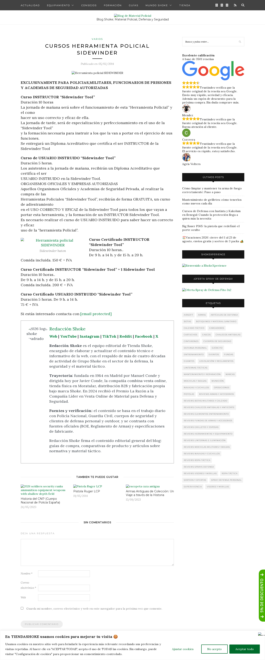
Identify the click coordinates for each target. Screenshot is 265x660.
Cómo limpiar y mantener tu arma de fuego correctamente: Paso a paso (212, 190)
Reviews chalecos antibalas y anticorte (209, 407)
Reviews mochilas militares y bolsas (207, 447)
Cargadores (216, 328)
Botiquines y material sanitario (216, 321)
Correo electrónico (28, 585)
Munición (218, 381)
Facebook (143, 336)
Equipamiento (58, 5)
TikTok (109, 336)
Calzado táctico (194, 328)
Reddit (125, 336)
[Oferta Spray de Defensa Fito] (206, 290)
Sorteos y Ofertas (195, 480)
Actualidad (30, 5)
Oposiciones (221, 387)
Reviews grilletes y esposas (201, 427)
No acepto (214, 649)
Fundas (228, 354)
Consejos (89, 5)
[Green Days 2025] (204, 265)
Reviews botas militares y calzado (205, 401)
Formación (113, 5)
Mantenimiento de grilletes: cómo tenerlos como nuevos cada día (212, 201)
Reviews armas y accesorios (216, 394)
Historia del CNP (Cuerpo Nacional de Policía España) (40, 500)
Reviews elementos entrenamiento (206, 414)
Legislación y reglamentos (216, 361)
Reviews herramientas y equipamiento (208, 434)
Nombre (27, 573)
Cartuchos (190, 335)
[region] (132, 645)
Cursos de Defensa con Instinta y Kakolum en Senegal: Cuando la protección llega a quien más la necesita (211, 214)
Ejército (217, 348)
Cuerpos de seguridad (217, 341)
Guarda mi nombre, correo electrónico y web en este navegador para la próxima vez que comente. (94, 608)
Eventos (214, 354)
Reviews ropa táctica (197, 460)
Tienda (184, 5)
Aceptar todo (244, 649)
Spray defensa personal (226, 480)
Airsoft (188, 315)
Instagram (89, 336)
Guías (133, 5)
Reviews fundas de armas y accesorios (208, 420)
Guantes (189, 361)
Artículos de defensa (224, 315)
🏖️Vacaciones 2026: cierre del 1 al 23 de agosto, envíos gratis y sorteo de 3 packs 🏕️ (212, 239)
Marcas (230, 374)
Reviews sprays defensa (199, 467)
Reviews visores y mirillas (200, 473)
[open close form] (262, 596)
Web (53, 336)
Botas (187, 321)
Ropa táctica (229, 473)
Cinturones (191, 341)
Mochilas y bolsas (195, 381)
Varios (97, 39)
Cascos (206, 335)
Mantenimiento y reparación (202, 374)
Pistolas (189, 394)
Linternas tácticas (195, 368)
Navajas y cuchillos (196, 387)
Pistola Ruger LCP (86, 491)
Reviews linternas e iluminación (205, 440)
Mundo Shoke (157, 5)
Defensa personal (195, 348)
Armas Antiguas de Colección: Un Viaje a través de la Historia (150, 493)
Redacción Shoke (67, 329)
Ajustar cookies (183, 649)
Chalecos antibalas (228, 335)
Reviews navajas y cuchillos (202, 453)
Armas (202, 315)
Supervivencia (193, 487)
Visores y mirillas (218, 487)
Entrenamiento (194, 354)
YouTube (68, 336)
